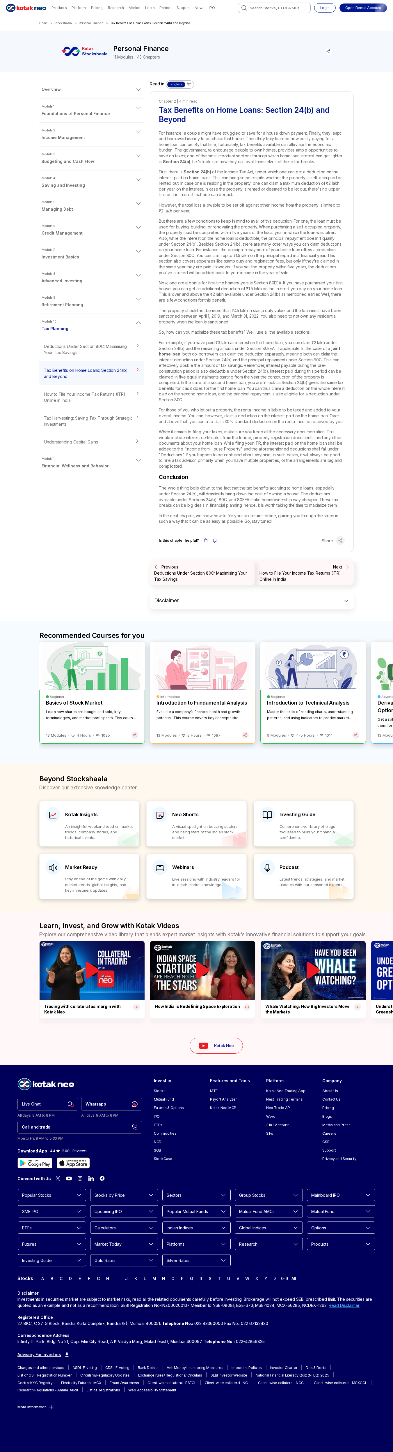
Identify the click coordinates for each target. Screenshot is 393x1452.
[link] (47, 1104)
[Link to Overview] (91, 89)
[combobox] (274, 8)
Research (116, 8)
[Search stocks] (244, 7)
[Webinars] (196, 876)
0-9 (284, 1278)
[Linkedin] (91, 1178)
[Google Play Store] (34, 1162)
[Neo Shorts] (196, 823)
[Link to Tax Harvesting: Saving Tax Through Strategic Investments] (91, 421)
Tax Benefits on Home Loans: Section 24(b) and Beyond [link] (150, 23)
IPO (212, 8)
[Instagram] (80, 1178)
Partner (165, 8)
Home (43, 23)
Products (59, 8)
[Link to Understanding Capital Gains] (91, 442)
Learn (150, 8)
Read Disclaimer (344, 1305)
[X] (58, 1178)
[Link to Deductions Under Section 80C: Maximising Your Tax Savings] (91, 349)
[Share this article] (328, 51)
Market (135, 8)
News (199, 8)
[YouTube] (69, 1178)
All (293, 1278)
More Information (32, 1407)
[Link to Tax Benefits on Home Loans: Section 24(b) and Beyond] (91, 373)
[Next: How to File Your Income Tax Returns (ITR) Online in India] (304, 573)
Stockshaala (63, 23)
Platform (79, 8)
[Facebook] (102, 1178)
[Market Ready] (89, 876)
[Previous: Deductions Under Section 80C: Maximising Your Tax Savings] (202, 573)
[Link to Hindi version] (180, 84)
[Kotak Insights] (89, 823)
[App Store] (73, 1162)
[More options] (136, 1007)
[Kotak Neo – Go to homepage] (26, 8)
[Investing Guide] (303, 823)
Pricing (97, 8)
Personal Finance (91, 23)
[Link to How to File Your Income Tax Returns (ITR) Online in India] (91, 397)
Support (183, 8)
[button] (363, 8)
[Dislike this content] (214, 540)
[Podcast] (303, 876)
